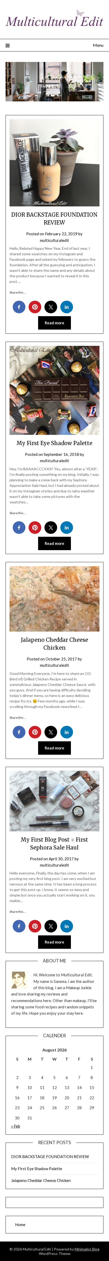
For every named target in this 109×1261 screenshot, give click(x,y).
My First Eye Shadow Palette (54, 443)
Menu (98, 45)
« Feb (15, 1126)
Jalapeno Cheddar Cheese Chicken (41, 1180)
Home (20, 1224)
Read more (54, 322)
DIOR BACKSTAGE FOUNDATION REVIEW (50, 1156)
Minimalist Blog (87, 1249)
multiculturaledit (54, 240)
